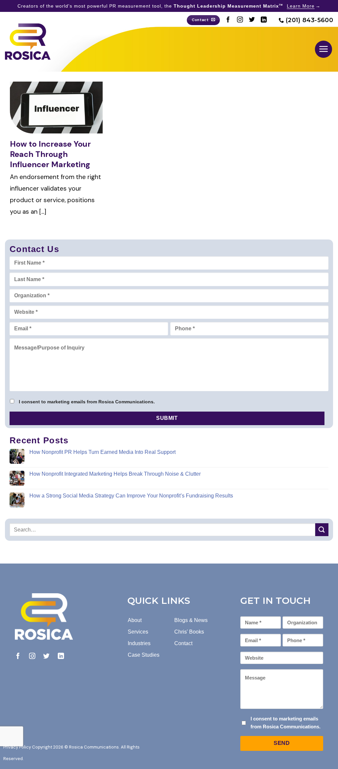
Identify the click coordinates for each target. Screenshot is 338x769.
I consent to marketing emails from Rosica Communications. (87, 401)
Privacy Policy (17, 747)
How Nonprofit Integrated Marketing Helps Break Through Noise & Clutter (115, 474)
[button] (323, 49)
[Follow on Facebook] (228, 20)
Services (138, 632)
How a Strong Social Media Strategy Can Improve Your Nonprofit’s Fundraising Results (131, 495)
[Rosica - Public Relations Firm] (28, 41)
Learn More (301, 6)
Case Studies (143, 655)
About (135, 620)
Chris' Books (189, 632)
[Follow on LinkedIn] (264, 20)
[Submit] (321, 529)
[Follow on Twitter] (252, 20)
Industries (139, 643)
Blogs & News (191, 620)
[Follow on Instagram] (240, 20)
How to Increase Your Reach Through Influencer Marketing (50, 154)
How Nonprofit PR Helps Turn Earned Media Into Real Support (102, 452)
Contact (183, 643)
